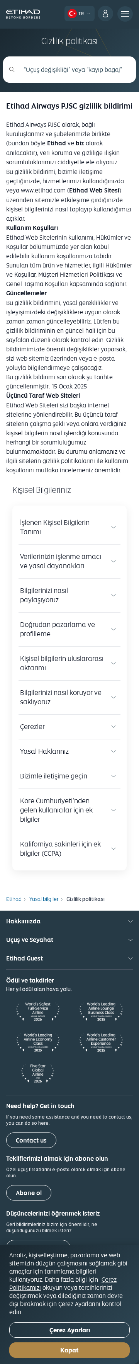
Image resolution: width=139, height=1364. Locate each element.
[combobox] (74, 69)
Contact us (31, 1140)
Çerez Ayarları (69, 1330)
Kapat (69, 1350)
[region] (69, 1304)
